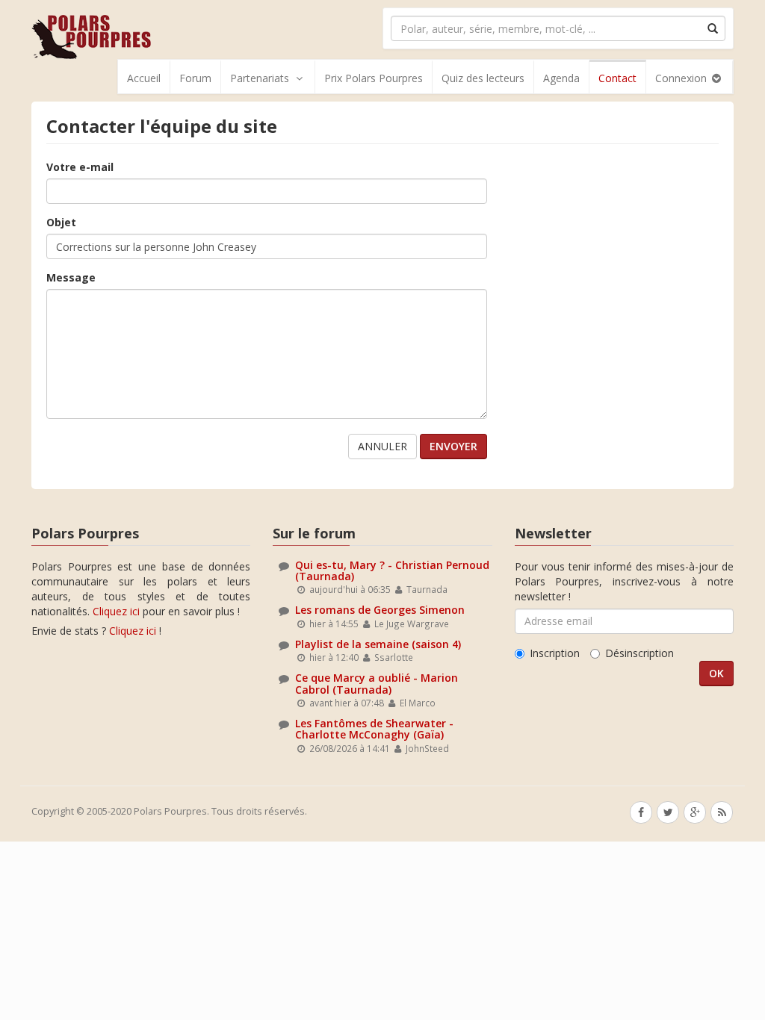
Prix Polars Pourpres (373, 78)
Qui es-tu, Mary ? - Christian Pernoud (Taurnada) (392, 570)
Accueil (144, 78)
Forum (195, 78)
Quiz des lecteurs (483, 78)
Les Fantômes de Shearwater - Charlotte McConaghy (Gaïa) (374, 728)
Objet (61, 222)
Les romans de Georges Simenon (380, 610)
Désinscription (639, 653)
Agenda (561, 78)
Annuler (382, 446)
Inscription (555, 653)
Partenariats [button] (259, 78)
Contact (617, 78)
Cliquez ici (116, 611)
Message (71, 277)
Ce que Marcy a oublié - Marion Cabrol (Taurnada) (376, 683)
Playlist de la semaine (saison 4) (378, 644)
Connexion (682, 78)
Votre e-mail (80, 167)
